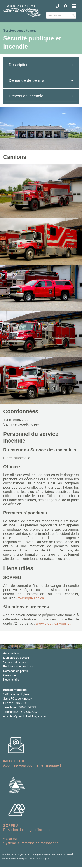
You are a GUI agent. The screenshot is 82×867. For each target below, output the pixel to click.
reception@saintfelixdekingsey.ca (24, 716)
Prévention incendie (26, 96)
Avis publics (11, 653)
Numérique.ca (9, 854)
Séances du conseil (15, 662)
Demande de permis (26, 80)
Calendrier (9, 675)
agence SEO (24, 854)
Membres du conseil (16, 657)
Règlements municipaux (18, 666)
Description (18, 65)
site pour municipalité (62, 854)
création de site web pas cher (17, 858)
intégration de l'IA (42, 854)
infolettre (37, 858)
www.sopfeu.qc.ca (30, 598)
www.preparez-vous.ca (53, 623)
